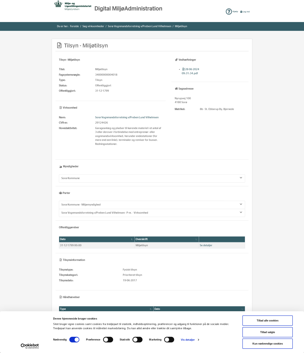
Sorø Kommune (70, 178)
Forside (74, 26)
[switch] (108, 339)
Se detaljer (206, 245)
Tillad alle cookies (267, 320)
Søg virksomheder (93, 26)
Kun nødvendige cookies (267, 343)
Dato (63, 239)
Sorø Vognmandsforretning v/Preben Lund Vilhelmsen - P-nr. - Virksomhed (104, 212)
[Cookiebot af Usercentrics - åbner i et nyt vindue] (29, 346)
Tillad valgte (267, 332)
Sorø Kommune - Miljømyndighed (81, 204)
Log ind (246, 12)
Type (63, 309)
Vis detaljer (188, 339)
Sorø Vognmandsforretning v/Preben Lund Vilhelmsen (139, 26)
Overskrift (142, 239)
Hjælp (235, 11)
